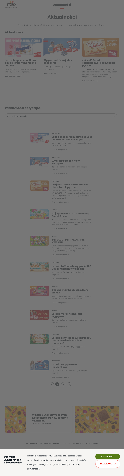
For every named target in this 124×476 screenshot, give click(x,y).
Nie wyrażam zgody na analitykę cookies (107, 464)
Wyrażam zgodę (107, 457)
